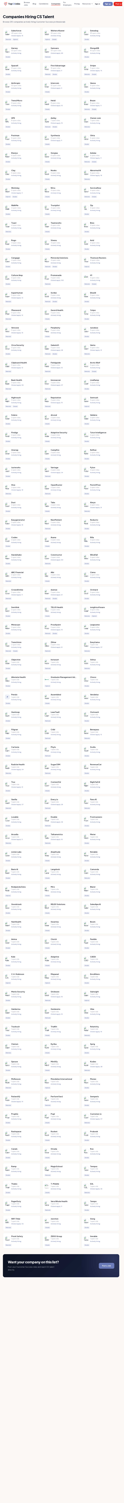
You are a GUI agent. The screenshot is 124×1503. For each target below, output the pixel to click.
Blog (34, 4)
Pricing (77, 4)
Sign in (97, 4)
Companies (55, 4)
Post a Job (106, 1266)
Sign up (108, 4)
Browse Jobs (27, 3)
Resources (86, 4)
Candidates (43, 4)
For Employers (67, 3)
